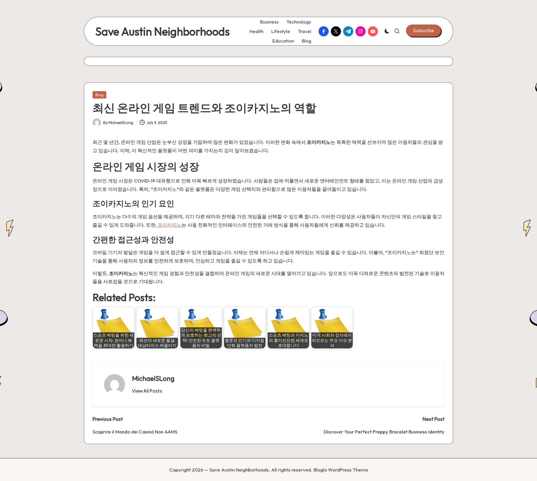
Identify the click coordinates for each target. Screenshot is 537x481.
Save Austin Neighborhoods (162, 31)
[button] (423, 30)
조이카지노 (170, 225)
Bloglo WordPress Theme (341, 470)
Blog (99, 94)
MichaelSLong (153, 378)
